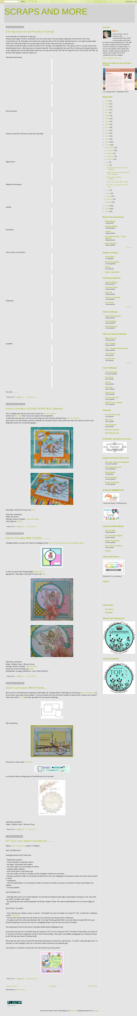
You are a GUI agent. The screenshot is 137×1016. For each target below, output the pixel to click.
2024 (107, 107)
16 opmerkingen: (31, 676)
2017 (107, 127)
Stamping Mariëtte (111, 226)
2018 (107, 124)
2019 (107, 121)
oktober (110, 153)
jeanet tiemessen (111, 243)
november (110, 150)
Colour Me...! (109, 387)
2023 (107, 110)
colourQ (107, 382)
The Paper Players (111, 287)
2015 (107, 133)
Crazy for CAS (110, 358)
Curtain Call (109, 377)
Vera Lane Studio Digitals (113, 535)
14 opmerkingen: (31, 397)
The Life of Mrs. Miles (112, 414)
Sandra (21, 697)
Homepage (52, 986)
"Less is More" (110, 353)
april (108, 193)
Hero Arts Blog (110, 530)
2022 (107, 113)
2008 (107, 211)
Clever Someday (110, 425)
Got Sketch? (109, 609)
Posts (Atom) (20, 989)
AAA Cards (108, 292)
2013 (107, 139)
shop (33, 510)
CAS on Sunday (110, 343)
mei (108, 190)
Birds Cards (109, 420)
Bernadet (18, 416)
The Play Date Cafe (112, 397)
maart (109, 196)
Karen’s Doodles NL (18, 846)
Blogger (96, 1011)
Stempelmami (109, 257)
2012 (107, 142)
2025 (107, 104)
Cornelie (108, 231)
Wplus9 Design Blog (112, 541)
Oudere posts (93, 986)
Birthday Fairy (38, 571)
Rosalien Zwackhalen (112, 262)
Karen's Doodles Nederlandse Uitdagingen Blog (66, 543)
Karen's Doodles (49, 413)
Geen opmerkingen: (32, 978)
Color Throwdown (111, 372)
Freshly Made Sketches (113, 316)
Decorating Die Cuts (112, 433)
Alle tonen (129, 247)
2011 (107, 145)
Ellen (116, 31)
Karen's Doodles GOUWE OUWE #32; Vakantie (34, 408)
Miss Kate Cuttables (112, 430)
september (111, 156)
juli (108, 162)
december (110, 147)
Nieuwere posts (11, 986)
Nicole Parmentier (111, 477)
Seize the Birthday (111, 282)
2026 (107, 101)
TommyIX (73, 1011)
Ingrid (31, 669)
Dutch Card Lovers (88, 692)
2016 (107, 130)
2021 (107, 115)
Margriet (19, 521)
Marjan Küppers (110, 221)
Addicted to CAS (110, 338)
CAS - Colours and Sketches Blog (116, 348)
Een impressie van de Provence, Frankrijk (30, 31)
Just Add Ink (109, 302)
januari (109, 202)
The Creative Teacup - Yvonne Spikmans (115, 237)
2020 (107, 118)
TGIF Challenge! (110, 321)
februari (110, 199)
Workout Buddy (73, 418)
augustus (110, 159)
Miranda (107, 267)
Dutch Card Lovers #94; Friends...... (27, 687)
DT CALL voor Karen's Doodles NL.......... (29, 841)
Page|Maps (109, 612)
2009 (107, 209)
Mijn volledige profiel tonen (112, 58)
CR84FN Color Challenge (113, 402)
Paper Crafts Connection (113, 546)
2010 (107, 206)
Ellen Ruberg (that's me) (113, 467)
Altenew (108, 551)
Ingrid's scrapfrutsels (112, 272)
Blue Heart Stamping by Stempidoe (117, 462)
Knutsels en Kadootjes (112, 297)
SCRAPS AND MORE (45, 11)
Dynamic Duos (110, 392)
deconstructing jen (111, 326)
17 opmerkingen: (31, 526)
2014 (107, 136)
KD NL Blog (15, 915)
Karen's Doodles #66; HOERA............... (28, 538)
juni (108, 165)
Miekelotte (29, 762)
